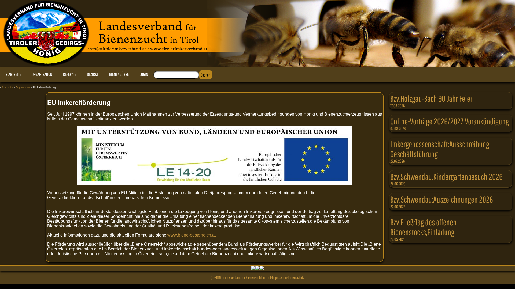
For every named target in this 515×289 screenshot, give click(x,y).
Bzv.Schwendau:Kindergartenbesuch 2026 (446, 176)
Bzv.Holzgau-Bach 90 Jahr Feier (431, 98)
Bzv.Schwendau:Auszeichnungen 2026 (441, 199)
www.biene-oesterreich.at (191, 235)
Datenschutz (296, 277)
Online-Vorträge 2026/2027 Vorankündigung (449, 121)
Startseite (7, 87)
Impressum (279, 277)
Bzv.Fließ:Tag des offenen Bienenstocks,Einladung (423, 227)
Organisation (23, 87)
